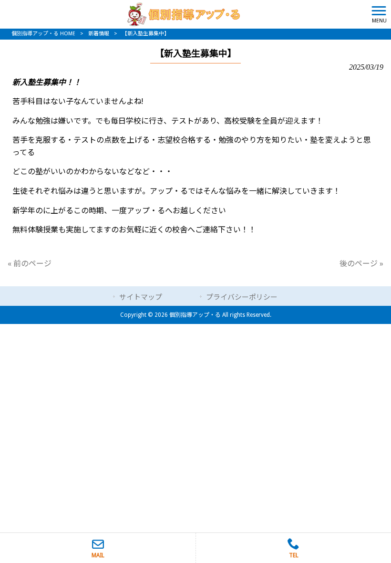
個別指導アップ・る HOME (43, 34)
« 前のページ (29, 263)
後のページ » (361, 263)
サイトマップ (140, 297)
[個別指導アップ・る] (183, 13)
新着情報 (98, 34)
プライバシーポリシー (242, 297)
